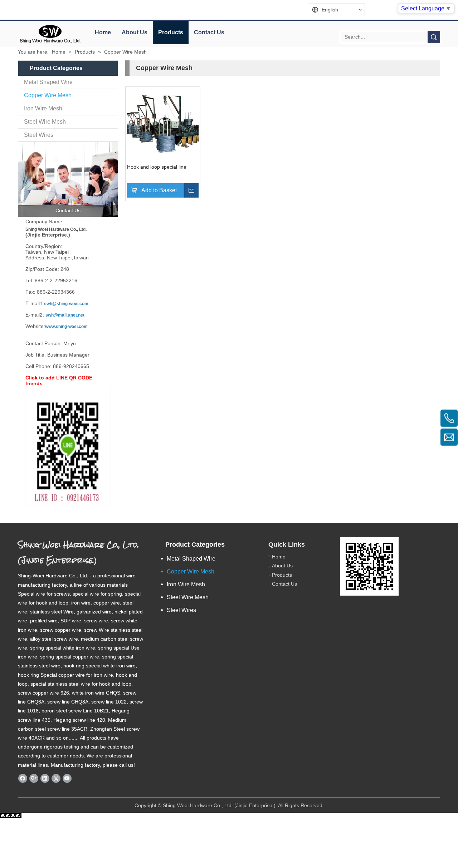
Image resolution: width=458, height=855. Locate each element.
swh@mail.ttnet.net (64, 315)
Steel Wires (38, 135)
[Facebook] (22, 778)
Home (103, 32)
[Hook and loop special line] (163, 123)
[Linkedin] (44, 778)
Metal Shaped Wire (48, 82)
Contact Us (209, 32)
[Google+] (33, 778)
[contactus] (68, 179)
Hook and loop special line (156, 167)
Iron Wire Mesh (43, 108)
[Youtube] (67, 778)
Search (434, 37)
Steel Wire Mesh (45, 122)
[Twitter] (56, 778)
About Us (134, 32)
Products (170, 32)
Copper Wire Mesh (48, 95)
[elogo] (50, 34)
